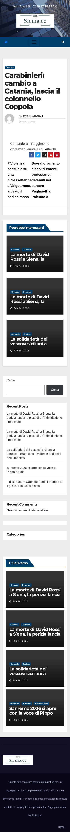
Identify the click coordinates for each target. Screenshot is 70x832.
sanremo (27, 703)
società (27, 334)
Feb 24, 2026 (21, 266)
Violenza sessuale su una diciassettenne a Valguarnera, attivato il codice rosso (19, 180)
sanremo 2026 (41, 703)
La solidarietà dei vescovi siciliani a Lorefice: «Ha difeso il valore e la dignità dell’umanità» (34, 454)
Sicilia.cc (37, 815)
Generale (10, 67)
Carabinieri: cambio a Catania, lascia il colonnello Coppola (32, 91)
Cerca (11, 380)
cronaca (15, 250)
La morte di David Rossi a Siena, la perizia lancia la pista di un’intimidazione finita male (34, 417)
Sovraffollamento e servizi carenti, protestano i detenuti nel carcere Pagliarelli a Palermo (46, 180)
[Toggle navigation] (34, 42)
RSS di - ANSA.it (33, 116)
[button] (63, 42)
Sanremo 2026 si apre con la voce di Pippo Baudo (32, 713)
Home (61, 826)
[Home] (6, 42)
